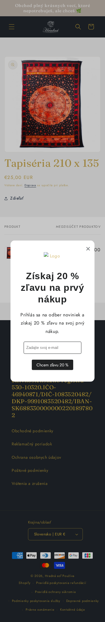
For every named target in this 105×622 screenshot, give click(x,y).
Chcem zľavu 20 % (52, 365)
